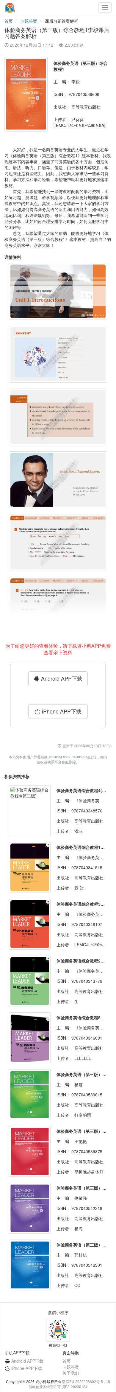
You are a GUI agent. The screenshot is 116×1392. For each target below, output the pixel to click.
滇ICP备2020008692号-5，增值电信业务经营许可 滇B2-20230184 (69, 1384)
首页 (8, 21)
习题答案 (29, 21)
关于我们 (70, 1373)
